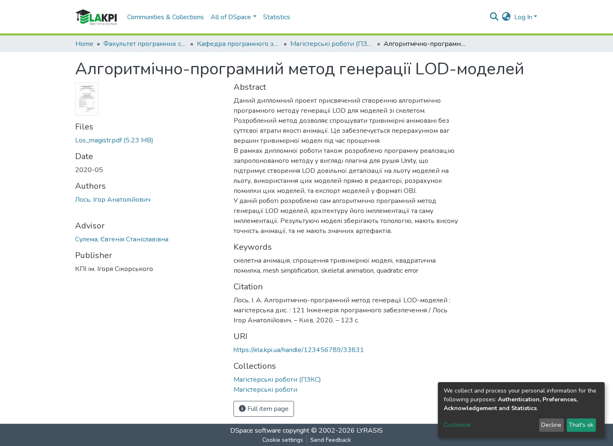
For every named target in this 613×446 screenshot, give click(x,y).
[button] (506, 17)
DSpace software (255, 430)
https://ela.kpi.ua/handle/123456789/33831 (299, 350)
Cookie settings (282, 440)
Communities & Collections (165, 17)
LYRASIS (370, 430)
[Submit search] (494, 17)
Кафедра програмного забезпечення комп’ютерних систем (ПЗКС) (238, 43)
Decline (551, 425)
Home (84, 43)
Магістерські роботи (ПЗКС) (332, 43)
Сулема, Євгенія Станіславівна (121, 239)
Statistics (276, 17)
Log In (523, 17)
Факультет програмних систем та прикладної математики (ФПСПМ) (145, 43)
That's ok (581, 425)
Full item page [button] (267, 408)
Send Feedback (330, 440)
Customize (457, 425)
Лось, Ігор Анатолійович (113, 199)
